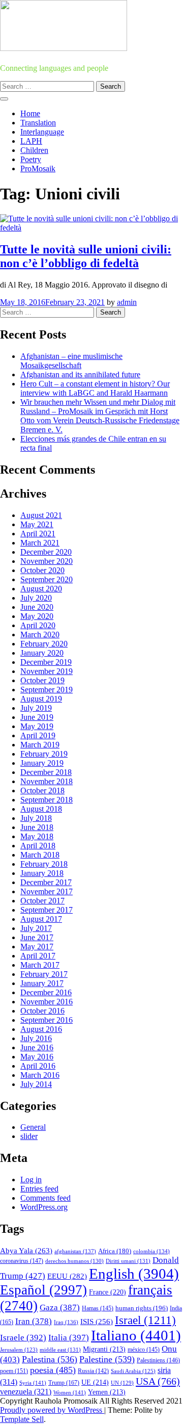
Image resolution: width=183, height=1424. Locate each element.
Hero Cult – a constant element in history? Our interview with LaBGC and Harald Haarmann (95, 388)
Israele (23, 1337)
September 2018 (46, 799)
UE (95, 1382)
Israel (145, 1320)
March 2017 (39, 965)
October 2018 (42, 790)
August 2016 (41, 1029)
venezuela (25, 1391)
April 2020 (37, 625)
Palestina (49, 1359)
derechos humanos (74, 1261)
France (107, 1292)
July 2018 (36, 818)
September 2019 (46, 689)
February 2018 (44, 864)
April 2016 (37, 1065)
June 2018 (36, 827)
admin (127, 302)
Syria (32, 1383)
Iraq (66, 1322)
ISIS (96, 1321)
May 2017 (36, 946)
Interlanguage (42, 131)
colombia (151, 1251)
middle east (60, 1350)
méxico (144, 1350)
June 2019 (36, 717)
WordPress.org (44, 1207)
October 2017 (42, 900)
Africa (114, 1251)
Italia (68, 1337)
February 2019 (44, 753)
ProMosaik (37, 168)
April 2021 (37, 533)
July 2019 (36, 708)
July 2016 (36, 1038)
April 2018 (37, 845)
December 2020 (46, 552)
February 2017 (44, 974)
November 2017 (46, 891)
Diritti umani (128, 1261)
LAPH (31, 141)
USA (158, 1381)
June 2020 (36, 607)
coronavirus (21, 1261)
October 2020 (42, 570)
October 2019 (42, 680)
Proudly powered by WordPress (52, 1410)
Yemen (107, 1392)
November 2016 (46, 1001)
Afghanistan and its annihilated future (80, 374)
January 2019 (42, 763)
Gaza (60, 1307)
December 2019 (46, 662)
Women (69, 1392)
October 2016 (42, 1010)
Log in (31, 1179)
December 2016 (46, 992)
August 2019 (41, 698)
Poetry (30, 159)
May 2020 (36, 616)
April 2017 (37, 955)
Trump (63, 1382)
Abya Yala (26, 1251)
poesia (53, 1370)
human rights (141, 1308)
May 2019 (36, 726)
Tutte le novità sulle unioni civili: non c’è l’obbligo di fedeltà (85, 256)
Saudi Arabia (133, 1371)
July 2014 (36, 1084)
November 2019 (46, 671)
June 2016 (36, 1047)
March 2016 (39, 1075)
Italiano (136, 1335)
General (33, 1127)
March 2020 (39, 634)
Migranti (104, 1349)
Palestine (107, 1359)
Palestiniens (158, 1360)
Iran (33, 1321)
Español (43, 1290)
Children (34, 150)
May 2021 (36, 524)
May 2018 (36, 836)
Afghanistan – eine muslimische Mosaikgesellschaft (71, 361)
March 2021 (39, 542)
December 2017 (46, 882)
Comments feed (45, 1198)
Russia (93, 1371)
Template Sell (22, 1419)
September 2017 (46, 909)
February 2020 (44, 643)
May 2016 (36, 1056)
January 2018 (42, 873)
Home (30, 113)
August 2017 (41, 919)
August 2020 (41, 588)
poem (14, 1371)
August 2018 (41, 809)
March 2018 (39, 854)
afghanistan (75, 1251)
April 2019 (37, 735)
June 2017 (36, 937)
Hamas (97, 1308)
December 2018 (46, 772)
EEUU (67, 1276)
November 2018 (46, 781)
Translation (38, 122)
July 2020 (36, 597)
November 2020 (46, 561)
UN (122, 1383)
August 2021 (41, 515)
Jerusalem (19, 1350)
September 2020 (46, 579)
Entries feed (39, 1188)
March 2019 (39, 744)
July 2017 (36, 928)
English (134, 1273)
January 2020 (42, 653)
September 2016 (46, 1020)
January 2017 (42, 983)
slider (29, 1136)
